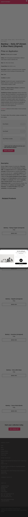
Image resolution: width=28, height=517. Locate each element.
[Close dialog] (27, 250)
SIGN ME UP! (21, 263)
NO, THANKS (21, 265)
